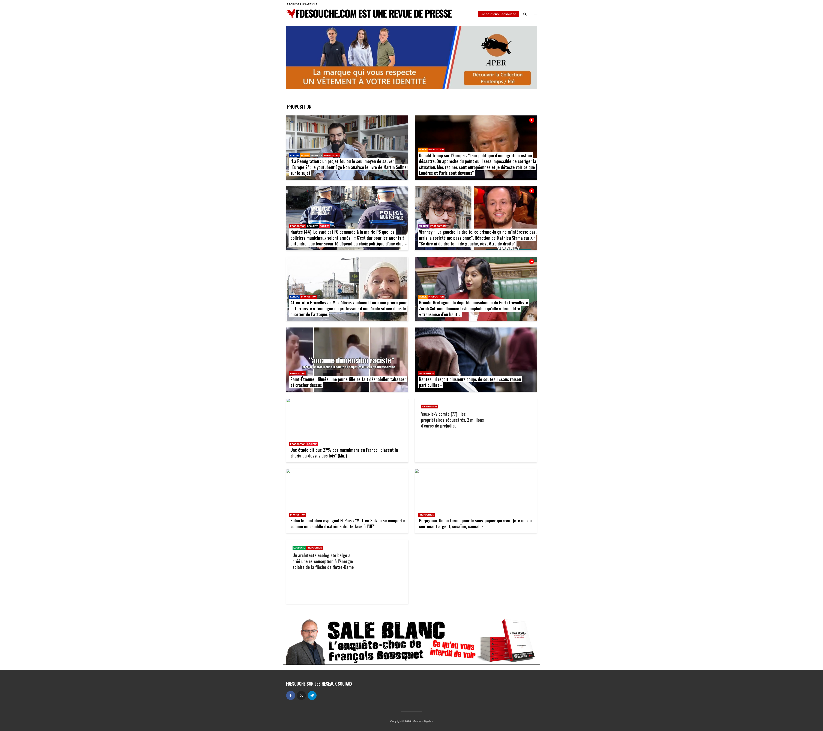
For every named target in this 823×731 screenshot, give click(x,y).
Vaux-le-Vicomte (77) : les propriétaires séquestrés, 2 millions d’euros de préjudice (452, 420)
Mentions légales (423, 721)
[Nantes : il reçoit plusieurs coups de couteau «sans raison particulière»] (476, 359)
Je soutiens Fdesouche (499, 14)
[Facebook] (290, 695)
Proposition (429, 406)
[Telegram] (312, 695)
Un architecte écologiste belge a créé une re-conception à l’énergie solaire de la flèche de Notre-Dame (323, 561)
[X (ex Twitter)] (301, 695)
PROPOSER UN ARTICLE (302, 4)
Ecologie (299, 548)
